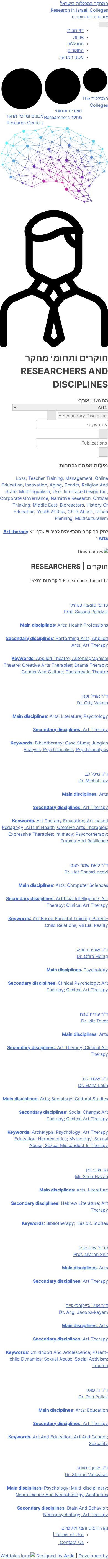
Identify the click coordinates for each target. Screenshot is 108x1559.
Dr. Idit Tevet (94, 1021)
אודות (102, 16)
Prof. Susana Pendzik (86, 611)
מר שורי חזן (97, 1170)
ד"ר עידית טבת (94, 1014)
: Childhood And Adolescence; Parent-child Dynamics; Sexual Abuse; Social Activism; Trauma (57, 1358)
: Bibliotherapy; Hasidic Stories (65, 1223)
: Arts (85, 794)
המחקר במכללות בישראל (84, 3)
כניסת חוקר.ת (84, 16)
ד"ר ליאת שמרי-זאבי (89, 865)
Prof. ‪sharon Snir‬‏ (90, 1254)
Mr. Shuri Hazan (91, 1176)
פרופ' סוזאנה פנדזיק (89, 605)
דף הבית (75, 30)
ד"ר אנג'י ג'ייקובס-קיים (87, 1305)
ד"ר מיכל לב (96, 774)
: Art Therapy (70, 729)
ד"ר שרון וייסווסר (92, 1468)
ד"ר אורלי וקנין (94, 696)
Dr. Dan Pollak (93, 1396)
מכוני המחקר (71, 57)
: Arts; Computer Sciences (63, 885)
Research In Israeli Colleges (79, 10)
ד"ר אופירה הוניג (92, 949)
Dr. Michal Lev (93, 780)
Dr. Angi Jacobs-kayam (83, 1312)
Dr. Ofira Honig (92, 956)
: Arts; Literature (73, 1190)
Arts (103, 538)
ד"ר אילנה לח (95, 1078)
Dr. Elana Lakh (93, 1085)
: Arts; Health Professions (64, 625)
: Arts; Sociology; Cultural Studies (55, 1098)
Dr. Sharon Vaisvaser (86, 1474)
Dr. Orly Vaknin (92, 703)
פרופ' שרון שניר (93, 1247)
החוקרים (76, 50)
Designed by (55, 1555)
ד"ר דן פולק (97, 1390)
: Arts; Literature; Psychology (60, 716)
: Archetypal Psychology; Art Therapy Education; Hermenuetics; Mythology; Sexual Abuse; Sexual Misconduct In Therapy (57, 1138)
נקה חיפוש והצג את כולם (84, 1528)
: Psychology (77, 969)
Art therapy (15, 531)
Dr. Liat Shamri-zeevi (86, 872)
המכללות (75, 43)
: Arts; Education (73, 1410)
